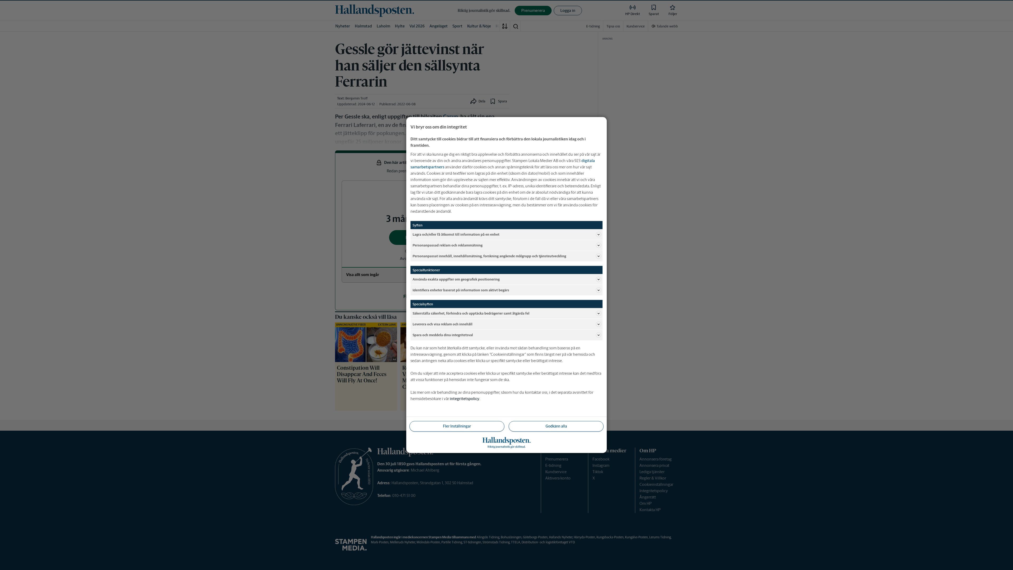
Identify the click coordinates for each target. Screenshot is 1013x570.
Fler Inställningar (457, 426)
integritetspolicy (464, 398)
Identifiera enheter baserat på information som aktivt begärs (461, 290)
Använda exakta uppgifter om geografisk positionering (456, 279)
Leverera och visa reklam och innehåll (442, 324)
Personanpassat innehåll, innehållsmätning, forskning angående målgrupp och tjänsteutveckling (489, 256)
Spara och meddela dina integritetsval (443, 334)
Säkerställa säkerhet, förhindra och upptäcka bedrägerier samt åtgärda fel (471, 313)
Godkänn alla (556, 426)
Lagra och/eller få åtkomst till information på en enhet (456, 234)
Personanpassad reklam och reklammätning (447, 245)
